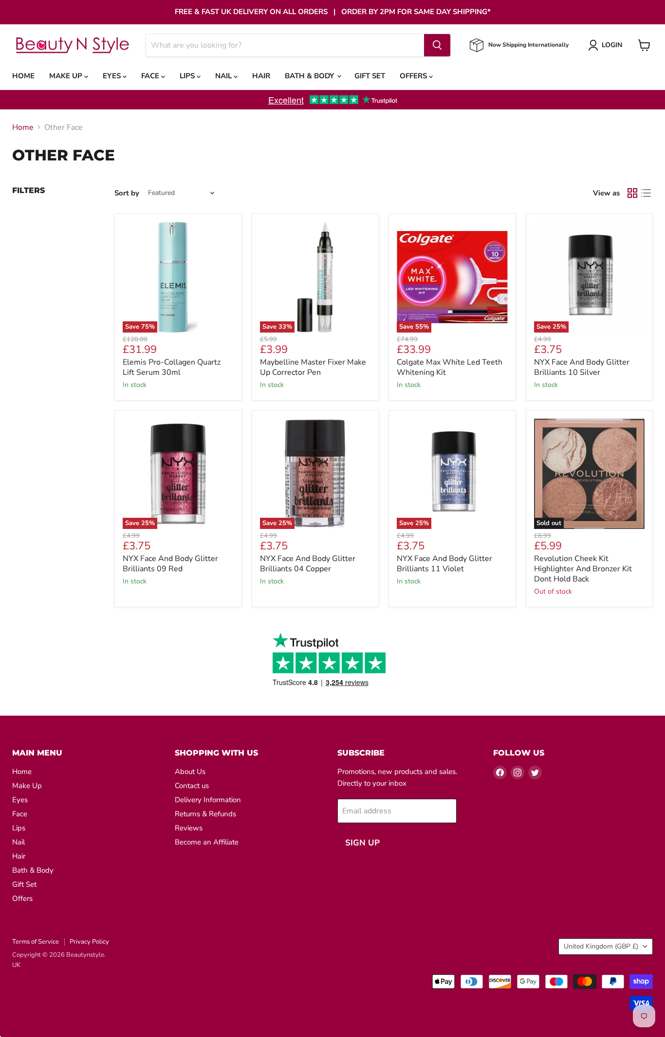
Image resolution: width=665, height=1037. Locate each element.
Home (23, 76)
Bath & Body (310, 76)
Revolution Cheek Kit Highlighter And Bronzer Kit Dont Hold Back (583, 568)
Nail (224, 76)
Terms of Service (35, 941)
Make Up (66, 76)
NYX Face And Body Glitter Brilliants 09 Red (170, 563)
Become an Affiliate (207, 842)
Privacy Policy (89, 941)
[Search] (437, 45)
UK (16, 965)
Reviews (189, 828)
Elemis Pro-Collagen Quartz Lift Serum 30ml (172, 367)
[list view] (646, 193)
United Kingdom (601, 946)
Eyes (113, 76)
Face (151, 76)
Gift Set (369, 76)
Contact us (192, 786)
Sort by (126, 193)
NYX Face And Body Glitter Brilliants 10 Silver (581, 367)
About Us (190, 771)
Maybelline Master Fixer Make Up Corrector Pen (313, 367)
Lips (188, 76)
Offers (414, 76)
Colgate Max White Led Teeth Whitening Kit (449, 367)
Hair (261, 76)
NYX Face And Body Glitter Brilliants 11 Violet (444, 563)
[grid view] (632, 193)
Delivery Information (208, 800)
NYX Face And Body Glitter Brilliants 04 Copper (307, 563)
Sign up (362, 842)
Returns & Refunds (205, 814)
